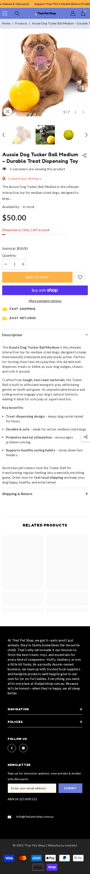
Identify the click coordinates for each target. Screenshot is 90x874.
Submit (70, 788)
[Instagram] (23, 748)
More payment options (45, 301)
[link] (23, 598)
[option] (45, 73)
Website (54, 845)
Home (6, 23)
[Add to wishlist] (80, 277)
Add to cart (37, 277)
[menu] (4, 13)
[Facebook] (12, 748)
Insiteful (71, 845)
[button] (75, 112)
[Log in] (72, 13)
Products (21, 23)
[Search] (17, 13)
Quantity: (9, 255)
